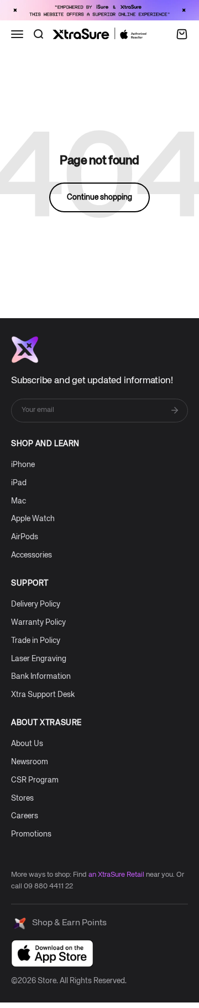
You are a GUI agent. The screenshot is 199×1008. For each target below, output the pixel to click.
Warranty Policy (38, 622)
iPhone (23, 465)
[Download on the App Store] (52, 953)
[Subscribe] (174, 410)
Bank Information (41, 676)
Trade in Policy (35, 641)
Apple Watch (33, 519)
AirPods (24, 537)
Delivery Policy (35, 604)
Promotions (31, 834)
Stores (22, 798)
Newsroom (29, 762)
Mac (18, 501)
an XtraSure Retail (116, 874)
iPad (19, 483)
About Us (27, 744)
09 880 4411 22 (48, 886)
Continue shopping (99, 197)
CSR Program (35, 780)
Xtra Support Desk (43, 695)
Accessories (31, 555)
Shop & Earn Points (69, 923)
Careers (24, 816)
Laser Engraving (38, 659)
